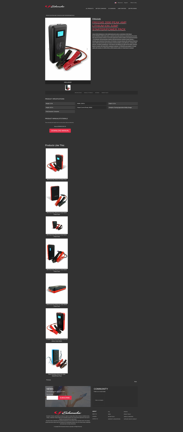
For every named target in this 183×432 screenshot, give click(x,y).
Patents (126, 411)
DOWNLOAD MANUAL (60, 131)
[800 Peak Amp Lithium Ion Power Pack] (57, 163)
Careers (94, 416)
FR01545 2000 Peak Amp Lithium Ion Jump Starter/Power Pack (60, 15)
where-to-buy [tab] (105, 92)
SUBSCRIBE (65, 398)
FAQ (109, 411)
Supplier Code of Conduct (130, 419)
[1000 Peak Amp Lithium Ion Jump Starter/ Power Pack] (57, 288)
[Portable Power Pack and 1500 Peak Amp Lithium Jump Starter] (57, 323)
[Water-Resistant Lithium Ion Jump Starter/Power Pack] (57, 358)
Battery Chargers (101, 8)
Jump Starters (122, 8)
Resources (120, 2)
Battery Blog (111, 416)
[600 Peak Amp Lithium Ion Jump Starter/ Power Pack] (57, 225)
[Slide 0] (68, 78)
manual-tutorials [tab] (88, 92)
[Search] (129, 2)
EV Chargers (112, 8)
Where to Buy (134, 2)
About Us (94, 414)
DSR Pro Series (132, 8)
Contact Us (95, 418)
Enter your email (50, 394)
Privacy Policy (127, 414)
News (109, 414)
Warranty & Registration (114, 419)
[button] (68, 87)
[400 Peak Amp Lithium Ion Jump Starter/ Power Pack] (57, 196)
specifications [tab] (78, 92)
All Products (89, 8)
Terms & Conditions (128, 416)
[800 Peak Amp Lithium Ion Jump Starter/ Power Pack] (57, 253)
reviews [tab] (97, 92)
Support (126, 2)
